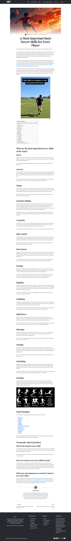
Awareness (20, 427)
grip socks (41, 481)
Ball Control (20, 128)
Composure (20, 430)
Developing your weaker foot (24, 426)
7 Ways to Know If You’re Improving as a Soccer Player (45, 506)
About (28, 1)
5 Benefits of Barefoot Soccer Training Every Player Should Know (24, 506)
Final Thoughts (20, 141)
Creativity (19, 127)
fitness (32, 65)
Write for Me (46, 523)
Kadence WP (24, 538)
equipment (40, 478)
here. (19, 74)
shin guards (37, 481)
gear (19, 481)
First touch (20, 419)
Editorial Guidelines (34, 524)
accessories (46, 478)
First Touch (20, 129)
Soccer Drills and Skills (43, 34)
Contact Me (46, 521)
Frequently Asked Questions (23, 142)
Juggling (19, 132)
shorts (45, 481)
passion (46, 64)
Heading (19, 140)
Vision (19, 124)
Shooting (19, 136)
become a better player (48, 61)
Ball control (20, 417)
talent (17, 65)
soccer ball (36, 479)
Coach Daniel (35, 490)
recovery (36, 65)
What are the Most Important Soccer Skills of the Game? (28, 123)
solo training (18, 64)
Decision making (21, 428)
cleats (33, 481)
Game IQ (19, 432)
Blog (45, 518)
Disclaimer (32, 520)
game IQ (20, 65)
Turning (19, 137)
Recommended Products (48, 1)
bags (43, 482)
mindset (24, 65)
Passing (19, 420)
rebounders (32, 482)
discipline (50, 64)
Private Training (34, 1)
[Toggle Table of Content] (36, 121)
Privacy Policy (33, 518)
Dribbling (19, 133)
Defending (20, 138)
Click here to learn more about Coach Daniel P (15, 525)
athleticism (28, 65)
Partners (45, 524)
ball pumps (36, 482)
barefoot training (32, 64)
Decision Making (21, 125)
